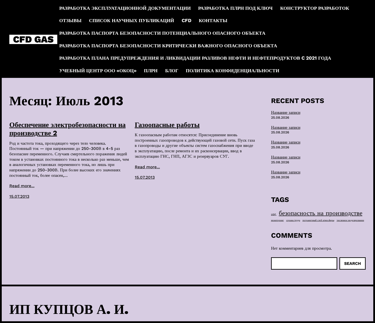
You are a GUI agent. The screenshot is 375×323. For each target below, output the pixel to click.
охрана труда (293, 220)
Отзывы (70, 20)
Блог (171, 70)
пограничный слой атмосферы (318, 220)
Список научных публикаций (131, 20)
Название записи (285, 112)
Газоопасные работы (167, 125)
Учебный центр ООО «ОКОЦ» (98, 70)
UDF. (273, 214)
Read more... (22, 185)
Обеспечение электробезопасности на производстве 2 (67, 129)
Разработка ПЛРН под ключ (235, 8)
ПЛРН (151, 70)
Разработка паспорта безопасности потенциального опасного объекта (162, 33)
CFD (186, 20)
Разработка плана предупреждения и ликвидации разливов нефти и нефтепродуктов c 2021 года (195, 58)
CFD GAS (33, 39)
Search (352, 263)
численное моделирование (350, 220)
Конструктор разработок (314, 8)
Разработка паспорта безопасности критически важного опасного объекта (168, 45)
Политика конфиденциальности (232, 70)
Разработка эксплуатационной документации (125, 8)
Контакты (213, 20)
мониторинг (277, 220)
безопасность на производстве (320, 213)
